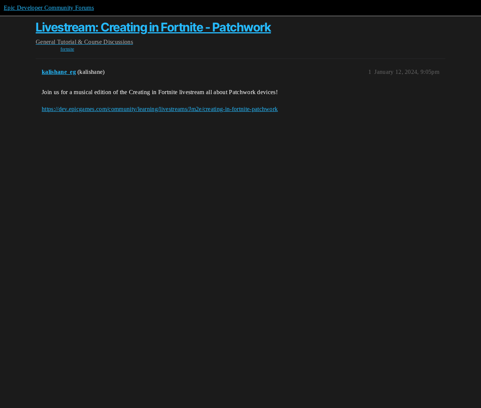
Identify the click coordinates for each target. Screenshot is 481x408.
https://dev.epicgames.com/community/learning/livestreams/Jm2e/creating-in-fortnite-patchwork (160, 109)
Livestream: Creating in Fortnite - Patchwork (153, 27)
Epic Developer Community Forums (49, 7)
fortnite (67, 49)
